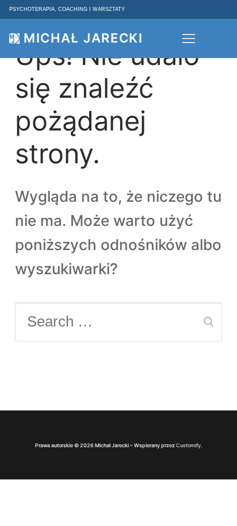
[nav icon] (189, 38)
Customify (188, 445)
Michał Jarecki (83, 38)
